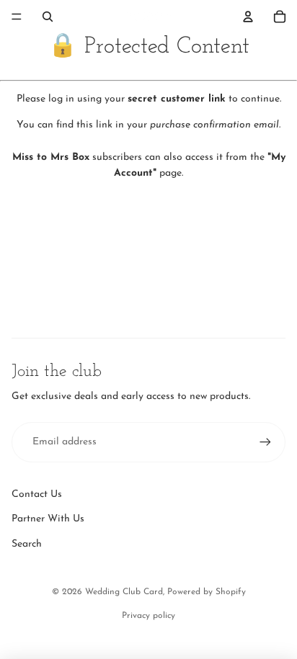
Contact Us (37, 494)
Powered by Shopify (206, 592)
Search (27, 544)
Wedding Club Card (124, 592)
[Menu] (16, 16)
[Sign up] (265, 442)
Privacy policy (148, 615)
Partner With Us (48, 519)
